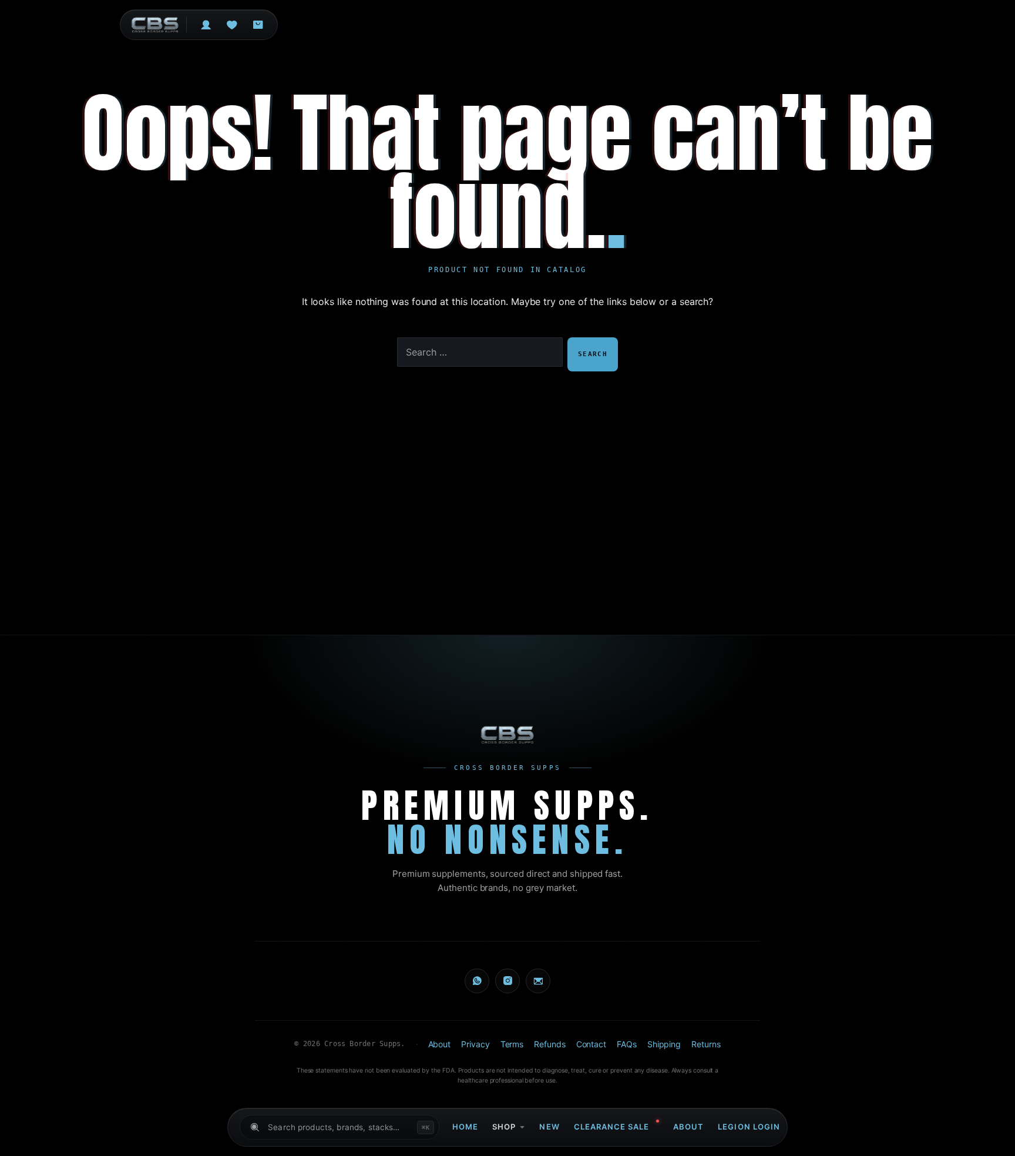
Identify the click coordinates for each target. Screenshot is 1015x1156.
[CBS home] (507, 735)
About (688, 1126)
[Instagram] (507, 981)
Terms (512, 1044)
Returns (705, 1044)
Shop (504, 1126)
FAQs (627, 1044)
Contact (591, 1044)
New (549, 1126)
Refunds (549, 1044)
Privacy (475, 1044)
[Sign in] (206, 24)
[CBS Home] (155, 24)
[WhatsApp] (477, 981)
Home (465, 1126)
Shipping (664, 1044)
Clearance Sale (612, 1126)
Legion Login (748, 1126)
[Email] (538, 981)
